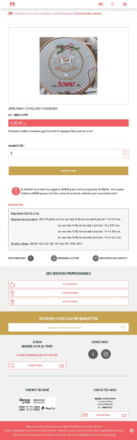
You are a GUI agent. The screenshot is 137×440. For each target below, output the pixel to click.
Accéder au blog (35, 365)
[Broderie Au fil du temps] (12, 4)
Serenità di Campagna (63, 13)
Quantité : (16, 145)
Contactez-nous (103, 415)
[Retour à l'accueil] (10, 13)
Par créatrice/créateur (40, 13)
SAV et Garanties (70, 284)
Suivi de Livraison (70, 301)
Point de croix (21, 13)
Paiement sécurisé (70, 292)
